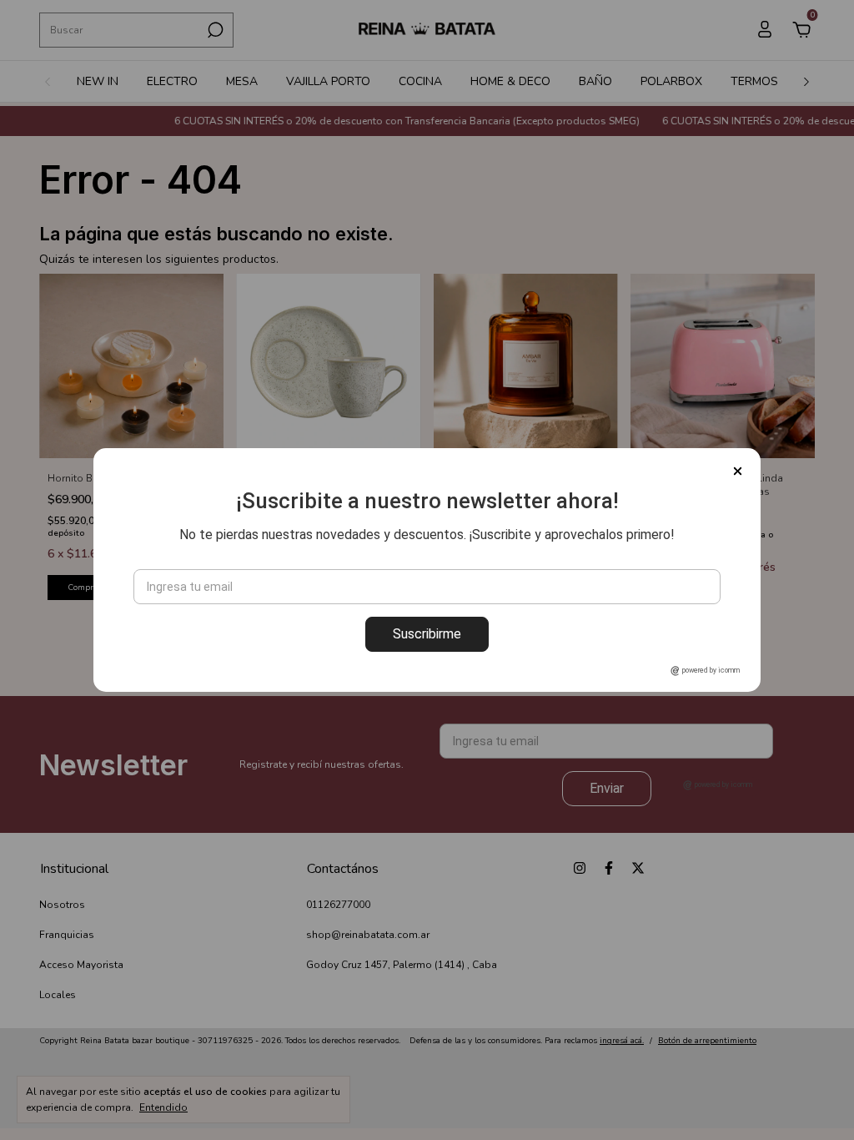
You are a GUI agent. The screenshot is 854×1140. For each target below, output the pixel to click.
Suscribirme (427, 634)
